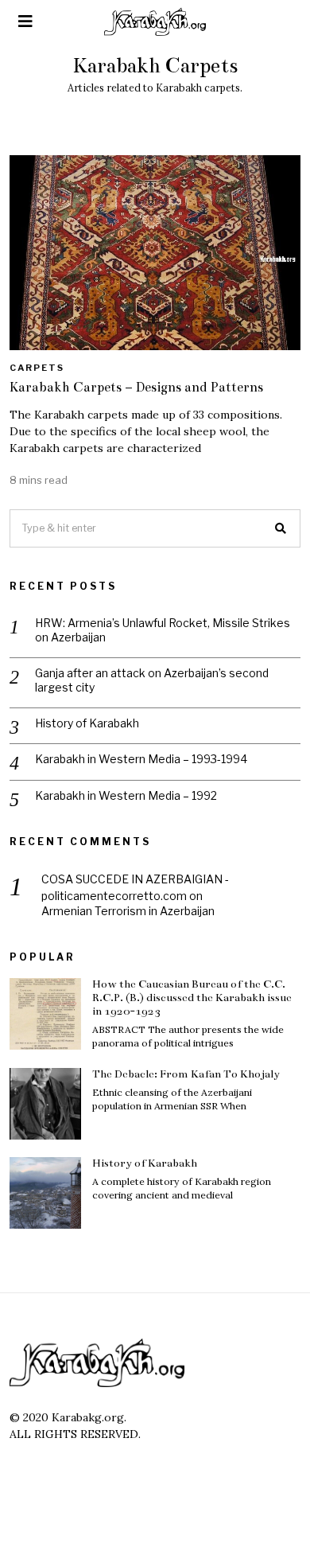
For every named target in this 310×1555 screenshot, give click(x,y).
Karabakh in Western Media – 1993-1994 (141, 759)
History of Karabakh (87, 723)
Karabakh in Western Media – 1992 (126, 795)
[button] (281, 528)
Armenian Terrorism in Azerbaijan (128, 911)
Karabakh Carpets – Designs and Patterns (136, 387)
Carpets (37, 367)
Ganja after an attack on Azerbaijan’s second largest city (152, 680)
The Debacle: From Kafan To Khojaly (186, 1074)
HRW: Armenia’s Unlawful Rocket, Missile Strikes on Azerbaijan (162, 630)
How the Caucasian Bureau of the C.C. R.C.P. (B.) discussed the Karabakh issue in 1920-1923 (192, 997)
